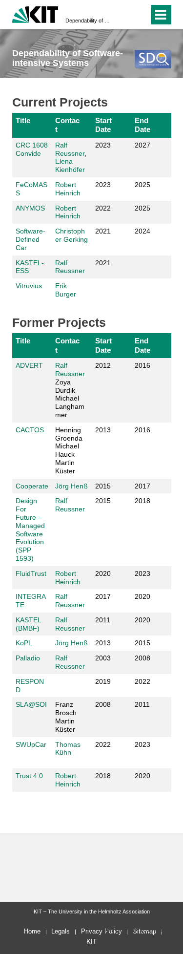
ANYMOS (30, 208)
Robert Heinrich (68, 189)
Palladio (28, 658)
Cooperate (32, 486)
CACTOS (30, 430)
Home (32, 931)
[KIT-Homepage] (35, 13)
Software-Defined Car (30, 239)
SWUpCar (31, 744)
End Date (142, 124)
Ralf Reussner (69, 149)
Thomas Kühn (68, 749)
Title (23, 120)
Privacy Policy (101, 931)
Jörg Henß (71, 486)
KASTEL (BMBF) (28, 624)
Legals (60, 931)
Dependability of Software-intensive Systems (88, 20)
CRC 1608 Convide (32, 149)
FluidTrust (31, 573)
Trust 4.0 (29, 776)
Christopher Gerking (71, 235)
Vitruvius (29, 286)
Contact (67, 124)
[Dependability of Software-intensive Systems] (153, 59)
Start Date (103, 124)
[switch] (139, 14)
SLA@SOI (31, 704)
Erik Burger (65, 290)
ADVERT (29, 365)
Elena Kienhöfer (70, 165)
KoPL (24, 643)
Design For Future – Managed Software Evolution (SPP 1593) (30, 529)
